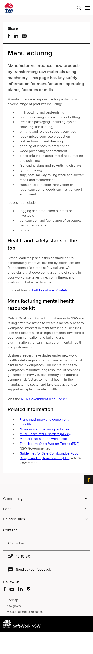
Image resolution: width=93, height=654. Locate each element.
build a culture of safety (50, 290)
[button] (87, 8)
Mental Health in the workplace (43, 439)
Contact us (16, 543)
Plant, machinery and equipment (44, 420)
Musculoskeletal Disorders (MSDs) (45, 434)
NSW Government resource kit (44, 399)
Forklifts (26, 424)
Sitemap (12, 600)
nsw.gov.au (14, 606)
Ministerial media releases (25, 612)
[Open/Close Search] (79, 8)
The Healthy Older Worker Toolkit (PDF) (49, 444)
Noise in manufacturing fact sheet (45, 429)
